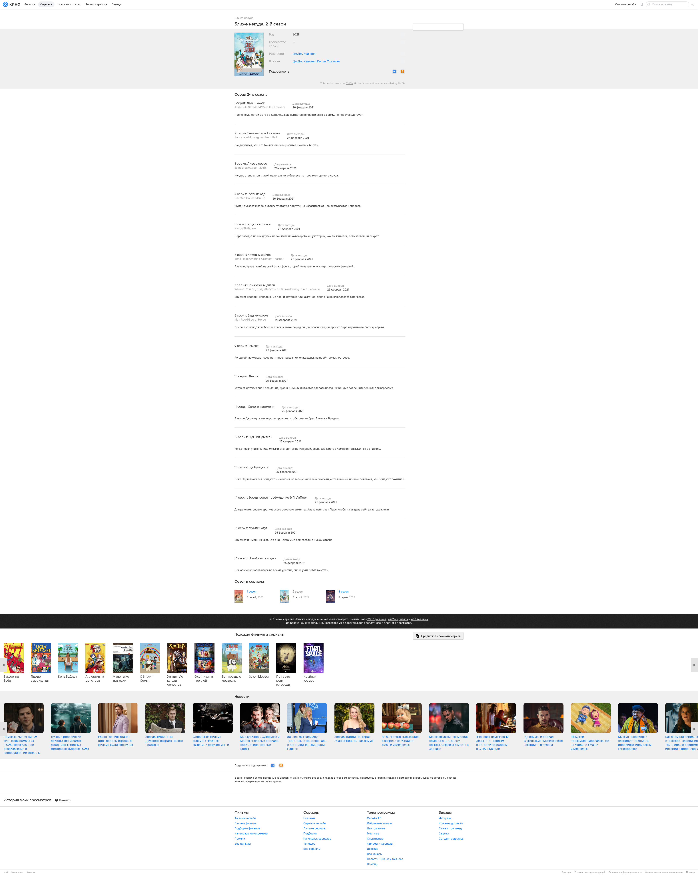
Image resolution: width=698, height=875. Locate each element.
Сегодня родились (451, 838)
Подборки (310, 833)
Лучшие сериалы (314, 828)
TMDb (349, 83)
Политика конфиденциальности (625, 872)
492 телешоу (419, 619)
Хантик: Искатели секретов (175, 680)
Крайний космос (310, 678)
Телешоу (309, 843)
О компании (17, 872)
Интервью (445, 818)
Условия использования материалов (664, 872)
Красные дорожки (451, 823)
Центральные (376, 828)
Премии (239, 838)
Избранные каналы (379, 823)
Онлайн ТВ (374, 818)
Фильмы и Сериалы (380, 843)
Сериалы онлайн (314, 823)
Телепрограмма (381, 813)
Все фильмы (242, 843)
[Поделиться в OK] (402, 71)
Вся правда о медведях (231, 678)
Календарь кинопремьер (251, 833)
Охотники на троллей (203, 678)
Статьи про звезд (450, 828)
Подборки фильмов (247, 828)
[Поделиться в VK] (394, 71)
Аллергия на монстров (94, 678)
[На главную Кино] (14, 4)
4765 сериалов (398, 619)
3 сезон (343, 591)
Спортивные (375, 838)
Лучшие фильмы (245, 823)
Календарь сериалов (317, 838)
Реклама (31, 872)
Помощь (372, 864)
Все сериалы (311, 848)
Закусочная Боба (12, 678)
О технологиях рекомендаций (590, 872)
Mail (6, 872)
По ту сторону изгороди (283, 680)
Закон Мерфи (259, 676)
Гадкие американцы (40, 678)
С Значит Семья (146, 678)
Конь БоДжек (67, 676)
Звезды (445, 813)
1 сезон (251, 591)
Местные (373, 833)
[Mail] (5, 4)
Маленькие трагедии (121, 678)
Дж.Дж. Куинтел (304, 53)
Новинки (309, 818)
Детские (372, 848)
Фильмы (241, 813)
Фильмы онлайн (245, 818)
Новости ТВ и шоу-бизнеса (385, 859)
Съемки (444, 833)
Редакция (566, 872)
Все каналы (374, 854)
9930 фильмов (376, 619)
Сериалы (311, 813)
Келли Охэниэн (328, 61)
